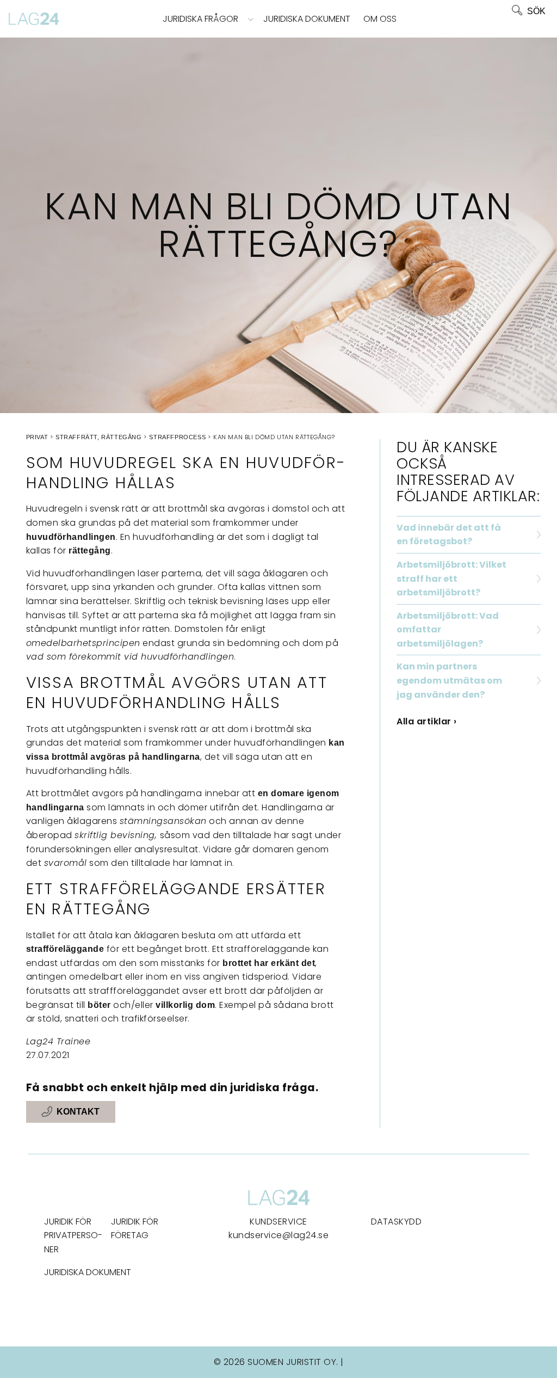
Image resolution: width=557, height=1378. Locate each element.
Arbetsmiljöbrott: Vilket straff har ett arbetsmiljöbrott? (451, 578)
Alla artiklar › (427, 721)
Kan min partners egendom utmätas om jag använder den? (449, 680)
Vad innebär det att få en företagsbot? (449, 534)
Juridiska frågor (200, 19)
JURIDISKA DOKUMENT (87, 1272)
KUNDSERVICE (278, 1221)
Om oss (380, 19)
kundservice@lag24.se (278, 1235)
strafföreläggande (65, 948)
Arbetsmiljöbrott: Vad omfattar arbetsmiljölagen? (448, 630)
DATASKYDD (396, 1221)
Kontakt (78, 1112)
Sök (536, 11)
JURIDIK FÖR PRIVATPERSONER (73, 1235)
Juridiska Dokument (306, 19)
